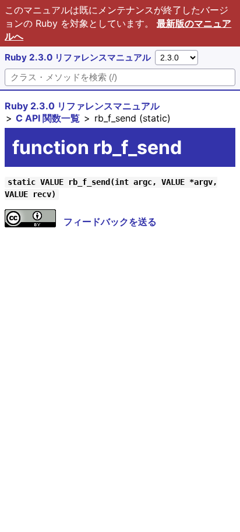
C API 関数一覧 (48, 118)
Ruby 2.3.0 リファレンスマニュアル (78, 57)
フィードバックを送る (110, 221)
